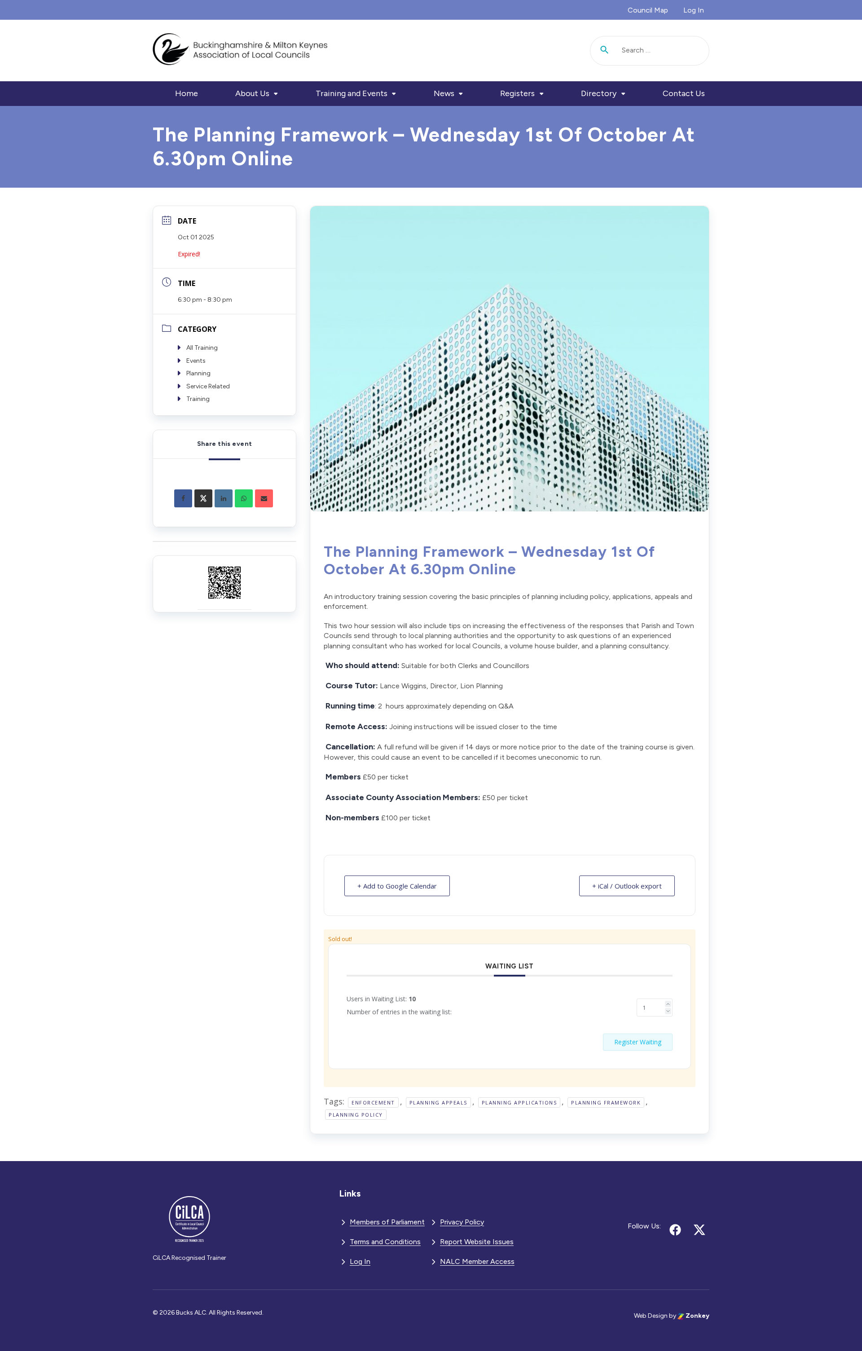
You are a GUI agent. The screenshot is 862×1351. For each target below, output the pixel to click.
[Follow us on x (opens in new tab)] (699, 1230)
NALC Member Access (477, 1261)
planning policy (356, 1114)
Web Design (651, 1316)
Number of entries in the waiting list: (399, 1012)
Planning (198, 373)
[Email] (264, 498)
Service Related (208, 386)
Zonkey (696, 1316)
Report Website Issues (477, 1241)
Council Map (648, 10)
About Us (252, 93)
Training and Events (351, 93)
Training (198, 399)
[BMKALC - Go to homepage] (240, 50)
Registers (517, 93)
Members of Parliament (387, 1222)
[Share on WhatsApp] (244, 498)
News (444, 93)
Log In (693, 10)
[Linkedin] (224, 498)
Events (196, 361)
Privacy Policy (462, 1222)
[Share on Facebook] (183, 498)
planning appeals (438, 1102)
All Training (202, 348)
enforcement (373, 1102)
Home (186, 93)
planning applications (519, 1102)
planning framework (606, 1102)
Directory (598, 93)
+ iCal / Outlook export (627, 885)
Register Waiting (637, 1042)
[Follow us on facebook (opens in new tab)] (675, 1230)
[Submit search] (605, 51)
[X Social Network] (203, 498)
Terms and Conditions (385, 1241)
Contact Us (684, 93)
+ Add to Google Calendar (397, 885)
